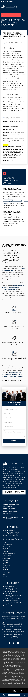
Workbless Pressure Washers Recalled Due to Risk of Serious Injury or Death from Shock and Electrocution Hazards (13, 618)
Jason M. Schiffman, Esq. (12, 534)
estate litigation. (17, 376)
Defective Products (11, 588)
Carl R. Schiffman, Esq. (11, 530)
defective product (10, 473)
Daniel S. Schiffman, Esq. (12, 532)
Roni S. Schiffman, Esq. (11, 535)
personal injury (7, 471)
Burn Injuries (9, 593)
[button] (25, 6)
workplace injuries (11, 479)
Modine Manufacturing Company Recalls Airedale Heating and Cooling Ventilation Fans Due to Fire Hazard (12, 624)
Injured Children (10, 590)
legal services (15, 477)
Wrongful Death (10, 597)
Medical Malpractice (11, 591)
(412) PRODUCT (9, 1)
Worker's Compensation (12, 600)
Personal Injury (9, 586)
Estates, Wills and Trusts (12, 598)
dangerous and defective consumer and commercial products (13, 287)
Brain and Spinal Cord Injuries (14, 595)
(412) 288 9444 (7, 513)
